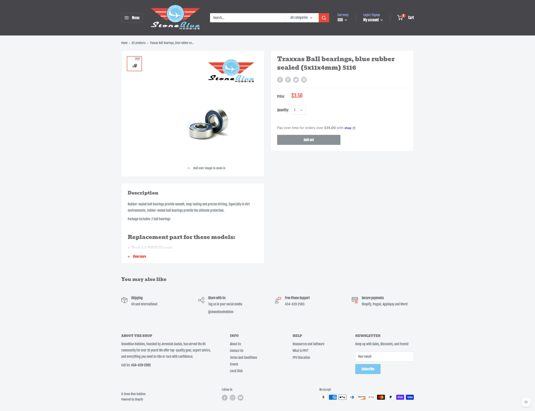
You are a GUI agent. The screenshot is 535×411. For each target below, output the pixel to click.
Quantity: (283, 110)
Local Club (236, 371)
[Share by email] (304, 80)
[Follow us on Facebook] (225, 398)
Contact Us (236, 351)
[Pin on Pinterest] (288, 80)
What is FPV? (300, 351)
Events (234, 364)
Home (124, 43)
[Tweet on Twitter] (296, 80)
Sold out (309, 140)
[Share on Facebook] (280, 80)
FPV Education (301, 357)
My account (371, 20)
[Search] (324, 17)
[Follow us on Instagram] (233, 398)
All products (139, 43)
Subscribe (368, 369)
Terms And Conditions (243, 357)
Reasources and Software (308, 344)
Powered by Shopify (132, 399)
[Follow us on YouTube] (240, 398)
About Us (235, 344)
